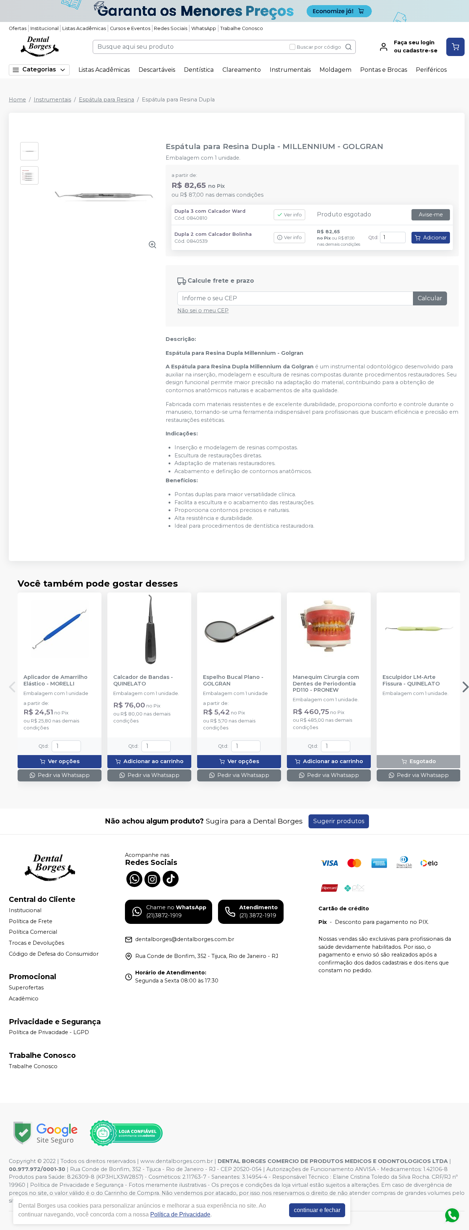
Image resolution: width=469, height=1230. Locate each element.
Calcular (430, 298)
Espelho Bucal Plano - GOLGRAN (233, 680)
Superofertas (26, 987)
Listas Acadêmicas (84, 28)
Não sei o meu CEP (203, 310)
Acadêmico (23, 998)
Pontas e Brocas (383, 69)
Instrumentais (290, 69)
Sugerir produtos (338, 821)
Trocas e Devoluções (36, 943)
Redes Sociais (170, 28)
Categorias (39, 69)
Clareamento (241, 69)
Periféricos (431, 69)
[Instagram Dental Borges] (152, 878)
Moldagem (335, 69)
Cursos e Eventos (130, 28)
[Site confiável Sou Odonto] (126, 1133)
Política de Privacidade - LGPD (49, 1032)
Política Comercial (33, 932)
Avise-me (431, 214)
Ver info (293, 215)
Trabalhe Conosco (241, 28)
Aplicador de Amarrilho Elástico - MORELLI (55, 680)
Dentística (199, 69)
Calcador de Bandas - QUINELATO (143, 680)
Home (17, 99)
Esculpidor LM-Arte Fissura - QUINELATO (411, 680)
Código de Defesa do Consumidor (54, 954)
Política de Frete (30, 921)
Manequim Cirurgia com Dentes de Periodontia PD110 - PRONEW (326, 683)
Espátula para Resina (106, 99)
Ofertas (17, 28)
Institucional (44, 28)
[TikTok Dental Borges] (171, 878)
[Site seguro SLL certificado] (45, 1133)
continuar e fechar (317, 1210)
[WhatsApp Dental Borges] (134, 878)
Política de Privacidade (180, 1214)
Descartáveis (157, 69)
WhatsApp (203, 28)
